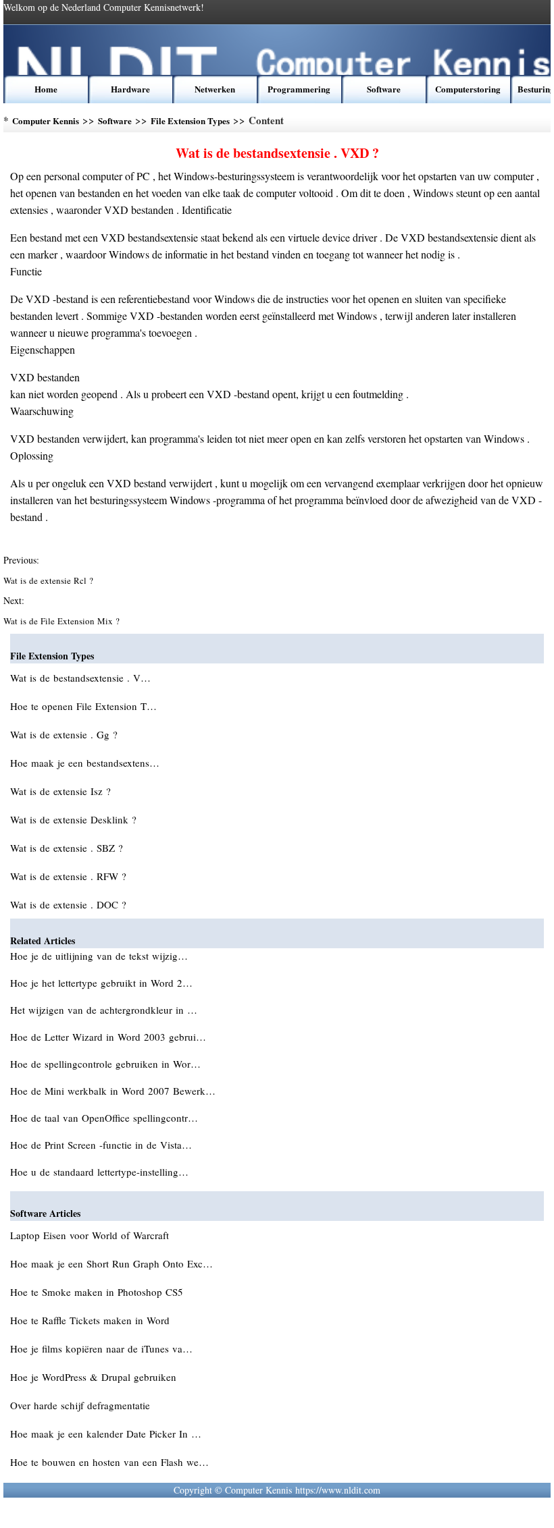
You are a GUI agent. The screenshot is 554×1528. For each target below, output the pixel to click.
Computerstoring (468, 88)
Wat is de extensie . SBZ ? (68, 847)
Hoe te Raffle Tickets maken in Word (91, 1320)
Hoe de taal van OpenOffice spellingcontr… (104, 1117)
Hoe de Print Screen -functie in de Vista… (101, 1144)
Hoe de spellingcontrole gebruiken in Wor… (105, 1063)
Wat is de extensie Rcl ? (49, 580)
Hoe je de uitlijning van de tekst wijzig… (99, 955)
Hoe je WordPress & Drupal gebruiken (95, 1377)
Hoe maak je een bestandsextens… (84, 762)
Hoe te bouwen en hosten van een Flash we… (109, 1462)
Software (384, 88)
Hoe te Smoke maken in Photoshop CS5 (98, 1292)
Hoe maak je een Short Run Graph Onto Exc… (111, 1263)
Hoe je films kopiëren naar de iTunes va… (101, 1348)
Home (45, 88)
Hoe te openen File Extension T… (83, 706)
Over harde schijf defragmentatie (81, 1405)
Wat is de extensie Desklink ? (75, 819)
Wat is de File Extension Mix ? (62, 621)
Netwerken (215, 88)
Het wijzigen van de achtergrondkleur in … (103, 1009)
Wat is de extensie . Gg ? (65, 734)
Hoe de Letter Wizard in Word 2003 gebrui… (108, 1036)
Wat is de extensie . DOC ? (70, 904)
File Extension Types (190, 120)
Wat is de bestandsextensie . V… (80, 677)
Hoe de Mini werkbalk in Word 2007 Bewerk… (113, 1090)
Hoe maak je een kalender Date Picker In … (105, 1433)
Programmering (299, 88)
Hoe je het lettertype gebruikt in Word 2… (101, 982)
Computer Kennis (45, 120)
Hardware (130, 88)
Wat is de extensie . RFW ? (70, 876)
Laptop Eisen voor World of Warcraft (91, 1235)
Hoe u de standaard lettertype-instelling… (99, 1171)
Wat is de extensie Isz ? (62, 791)
